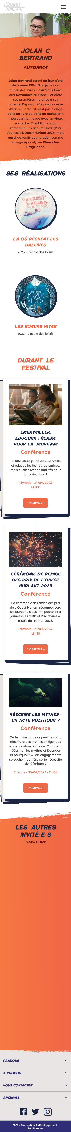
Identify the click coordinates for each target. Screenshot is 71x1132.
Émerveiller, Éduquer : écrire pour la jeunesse (35, 438)
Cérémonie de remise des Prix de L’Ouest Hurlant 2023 (36, 579)
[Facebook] (23, 1112)
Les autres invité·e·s (35, 831)
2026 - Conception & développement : (36, 1125)
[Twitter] (35, 1112)
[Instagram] (48, 1112)
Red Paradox (35, 1128)
